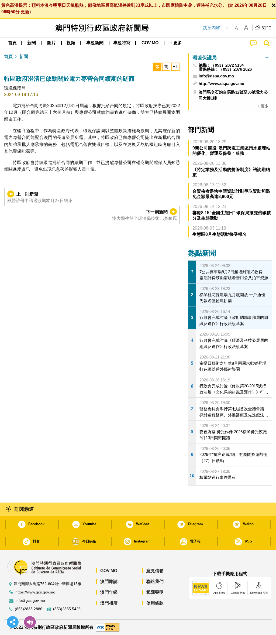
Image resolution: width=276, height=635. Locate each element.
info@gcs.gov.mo (30, 601)
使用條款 (155, 603)
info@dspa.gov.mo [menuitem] (216, 76)
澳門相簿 (109, 603)
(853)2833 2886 (28, 609)
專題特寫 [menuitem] (121, 42)
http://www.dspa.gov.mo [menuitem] (221, 83)
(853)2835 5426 (67, 609)
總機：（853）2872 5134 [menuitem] (221, 65)
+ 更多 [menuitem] (263, 106)
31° (266, 28)
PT (175, 66)
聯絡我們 (155, 581)
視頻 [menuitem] (71, 42)
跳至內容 (211, 27)
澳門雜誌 (109, 581)
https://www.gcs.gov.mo (35, 592)
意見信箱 (155, 570)
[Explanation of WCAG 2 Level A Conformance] (107, 627)
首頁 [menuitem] (12, 42)
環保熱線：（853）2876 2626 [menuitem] (225, 69)
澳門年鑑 (109, 592)
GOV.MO (108, 570)
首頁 (8, 56)
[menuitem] (31, 43)
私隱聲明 (155, 592)
